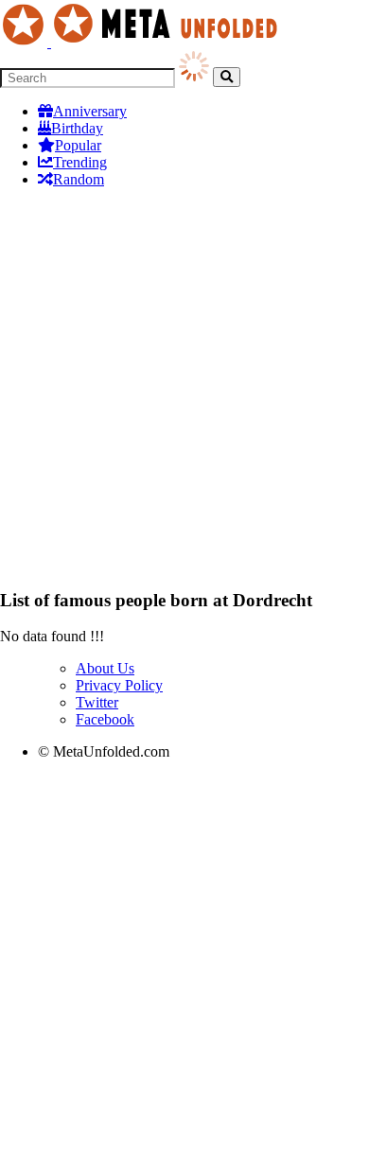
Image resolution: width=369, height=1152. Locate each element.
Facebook (105, 719)
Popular (78, 145)
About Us (105, 668)
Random (78, 179)
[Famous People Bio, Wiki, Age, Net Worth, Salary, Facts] (144, 42)
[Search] (226, 77)
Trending (80, 162)
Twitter (97, 702)
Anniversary (90, 111)
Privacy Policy (119, 685)
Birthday (77, 128)
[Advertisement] (184, 387)
